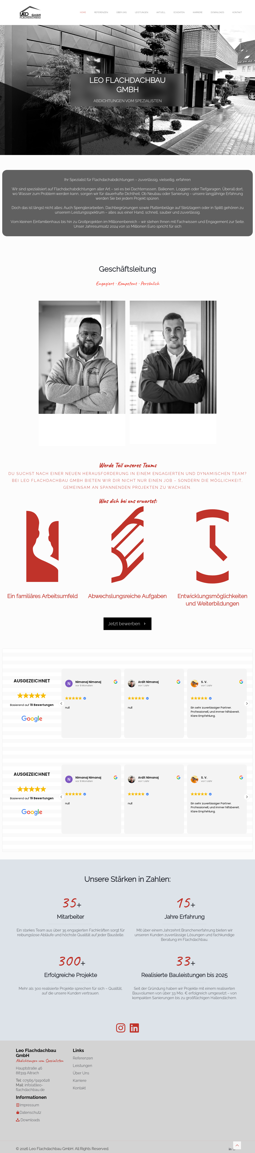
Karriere (79, 1080)
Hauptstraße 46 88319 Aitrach (29, 1070)
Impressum (29, 1105)
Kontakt (79, 1088)
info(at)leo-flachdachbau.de (30, 1087)
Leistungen (82, 1065)
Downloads (30, 1120)
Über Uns (81, 1073)
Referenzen (83, 1058)
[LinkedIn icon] (230, 1149)
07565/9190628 (36, 1080)
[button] (247, 703)
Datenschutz (30, 1112)
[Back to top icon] (237, 1145)
